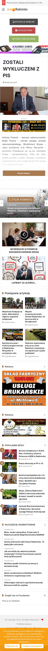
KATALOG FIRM (24, 30)
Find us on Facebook (11, 601)
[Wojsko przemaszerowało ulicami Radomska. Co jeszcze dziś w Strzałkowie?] (35, 303)
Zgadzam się (12, 646)
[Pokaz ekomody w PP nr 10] (9, 467)
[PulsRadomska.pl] (17, 9)
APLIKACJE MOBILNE (24, 22)
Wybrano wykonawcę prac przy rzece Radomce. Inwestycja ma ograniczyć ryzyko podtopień (35, 348)
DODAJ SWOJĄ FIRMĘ (24, 39)
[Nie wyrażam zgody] (44, 639)
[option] (24, 203)
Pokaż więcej (23, 173)
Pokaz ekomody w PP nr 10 (31, 463)
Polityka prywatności (32, 646)
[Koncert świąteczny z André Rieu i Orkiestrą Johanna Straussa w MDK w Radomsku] (9, 454)
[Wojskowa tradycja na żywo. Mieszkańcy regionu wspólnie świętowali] (12, 303)
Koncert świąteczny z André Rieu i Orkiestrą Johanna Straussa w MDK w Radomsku (32, 453)
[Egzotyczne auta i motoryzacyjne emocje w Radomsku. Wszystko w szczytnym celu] (12, 334)
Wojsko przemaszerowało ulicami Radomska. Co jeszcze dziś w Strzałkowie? (35, 316)
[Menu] (3, 10)
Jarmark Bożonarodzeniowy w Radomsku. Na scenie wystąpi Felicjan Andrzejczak (32, 509)
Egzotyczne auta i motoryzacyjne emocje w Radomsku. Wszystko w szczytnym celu (12, 348)
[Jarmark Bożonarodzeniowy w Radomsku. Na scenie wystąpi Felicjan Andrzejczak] (9, 510)
